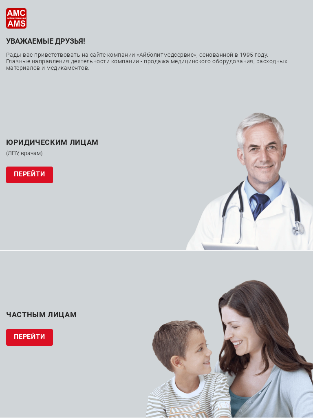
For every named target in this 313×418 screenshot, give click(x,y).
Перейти (29, 174)
